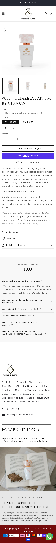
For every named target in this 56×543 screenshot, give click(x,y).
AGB (42, 438)
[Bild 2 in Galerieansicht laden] (28, 86)
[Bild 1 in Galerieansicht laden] (11, 86)
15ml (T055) (11, 128)
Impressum (7, 438)
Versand (15, 113)
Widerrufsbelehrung (13, 441)
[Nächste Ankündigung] (51, 3)
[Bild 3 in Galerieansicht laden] (45, 86)
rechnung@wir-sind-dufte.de (20, 415)
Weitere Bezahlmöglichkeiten (28, 162)
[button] (3, 13)
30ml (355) (28, 122)
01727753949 (13, 409)
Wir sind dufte (24, 528)
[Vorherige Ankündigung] (5, 3)
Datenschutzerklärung (26, 438)
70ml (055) (10, 122)
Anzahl (5, 134)
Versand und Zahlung (36, 441)
